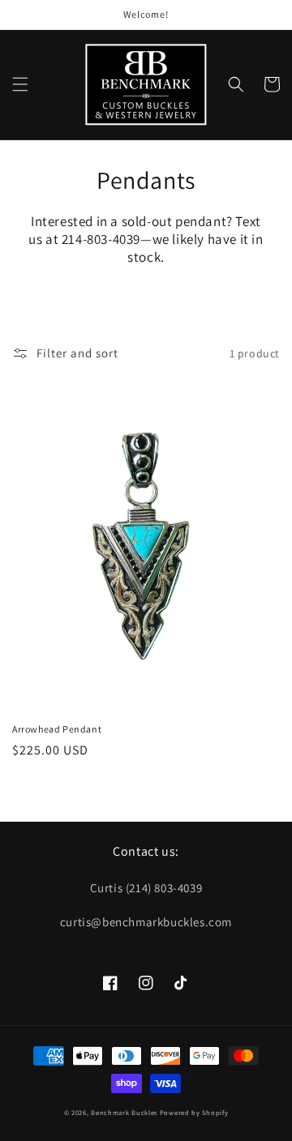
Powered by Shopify (194, 1112)
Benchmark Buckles (124, 1112)
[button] (20, 84)
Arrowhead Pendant (56, 729)
